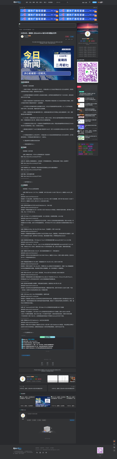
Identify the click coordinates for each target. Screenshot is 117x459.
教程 (34, 2)
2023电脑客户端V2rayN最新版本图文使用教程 (91, 104)
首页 (27, 2)
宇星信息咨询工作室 (46, 449)
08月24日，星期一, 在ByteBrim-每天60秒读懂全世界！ (88, 49)
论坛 (30, 2)
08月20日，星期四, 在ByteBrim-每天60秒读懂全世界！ (88, 56)
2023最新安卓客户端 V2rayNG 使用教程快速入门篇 (91, 99)
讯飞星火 (91, 144)
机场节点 (80, 150)
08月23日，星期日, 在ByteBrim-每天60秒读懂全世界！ (88, 50)
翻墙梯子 (80, 146)
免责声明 (42, 447)
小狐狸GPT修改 (89, 152)
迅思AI (87, 144)
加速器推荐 (81, 154)
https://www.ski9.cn (33, 341)
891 (31, 379)
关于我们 (52, 447)
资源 (40, 2)
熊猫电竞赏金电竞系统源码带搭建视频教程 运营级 (90, 115)
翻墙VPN (80, 148)
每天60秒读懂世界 (27, 29)
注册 (86, 2)
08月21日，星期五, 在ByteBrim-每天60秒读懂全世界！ (88, 54)
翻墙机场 (85, 146)
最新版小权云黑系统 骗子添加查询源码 (91, 136)
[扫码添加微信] (114, 447)
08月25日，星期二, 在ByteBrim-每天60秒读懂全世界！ (88, 47)
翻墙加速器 (90, 146)
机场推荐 (89, 150)
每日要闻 (50, 2)
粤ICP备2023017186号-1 (55, 449)
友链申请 (37, 447)
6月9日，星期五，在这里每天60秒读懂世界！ (91, 131)
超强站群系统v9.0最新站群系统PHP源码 (90, 120)
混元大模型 (85, 148)
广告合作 (47, 447)
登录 (83, 2)
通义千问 (83, 144)
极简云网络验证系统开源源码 (90, 126)
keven (25, 36)
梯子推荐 (90, 148)
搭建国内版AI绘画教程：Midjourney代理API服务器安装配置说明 (91, 110)
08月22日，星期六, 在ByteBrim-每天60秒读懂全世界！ (88, 52)
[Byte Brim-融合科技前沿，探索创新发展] (17, 448)
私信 (72, 36)
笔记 (45, 2)
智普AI (93, 150)
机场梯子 (85, 150)
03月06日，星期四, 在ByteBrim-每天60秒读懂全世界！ (39, 33)
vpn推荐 (85, 154)
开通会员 (101, 2)
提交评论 (72, 420)
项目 (37, 2)
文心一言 (80, 152)
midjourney (90, 154)
